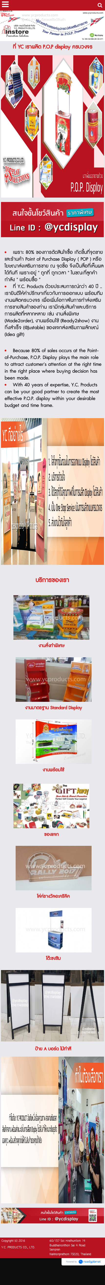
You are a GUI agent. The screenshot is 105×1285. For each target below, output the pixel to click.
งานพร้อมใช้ (53, 770)
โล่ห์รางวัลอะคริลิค (53, 896)
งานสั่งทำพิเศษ (51, 646)
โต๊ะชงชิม (53, 958)
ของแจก (51, 834)
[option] (52, 219)
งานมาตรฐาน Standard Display (53, 708)
